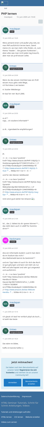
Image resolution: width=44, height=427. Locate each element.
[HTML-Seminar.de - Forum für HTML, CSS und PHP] (4, 3)
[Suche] (28, 3)
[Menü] (40, 3)
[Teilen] (40, 22)
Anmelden (12, 382)
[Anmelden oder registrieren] (34, 3)
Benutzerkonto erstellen (31, 382)
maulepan (8, 17)
